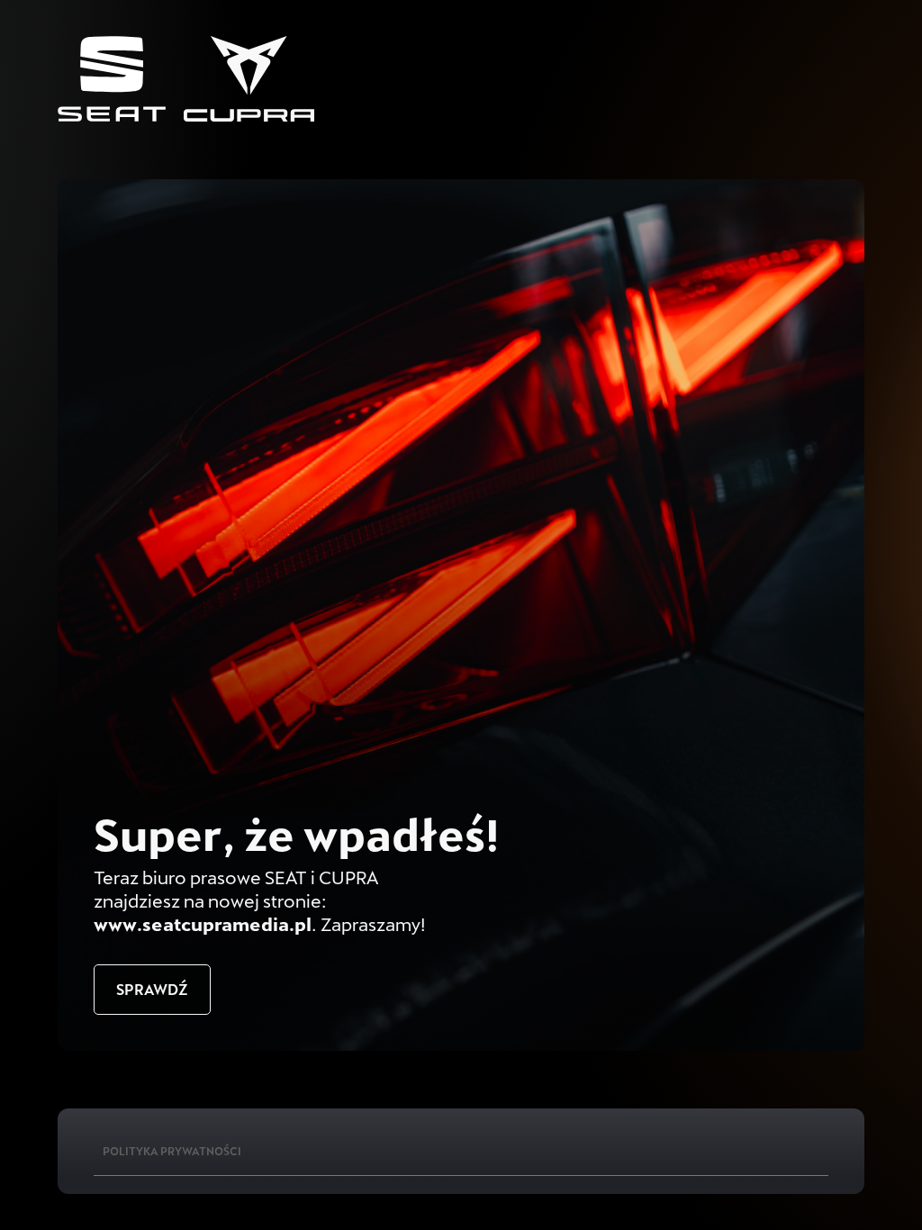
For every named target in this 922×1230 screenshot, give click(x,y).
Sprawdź (152, 989)
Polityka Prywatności (172, 1150)
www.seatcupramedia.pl (203, 924)
